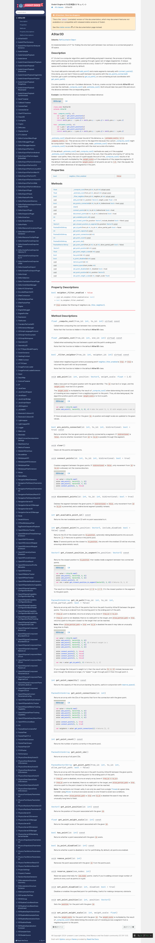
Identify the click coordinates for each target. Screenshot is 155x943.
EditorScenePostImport (27, 267)
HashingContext (24, 356)
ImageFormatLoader (25, 367)
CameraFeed (22, 106)
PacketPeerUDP (24, 747)
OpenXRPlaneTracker (26, 578)
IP (19, 385)
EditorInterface (23, 217)
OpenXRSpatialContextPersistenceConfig (26, 695)
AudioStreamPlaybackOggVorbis (30, 75)
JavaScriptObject (24, 403)
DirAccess (21, 128)
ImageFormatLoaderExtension (29, 370)
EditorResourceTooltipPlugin (28, 237)
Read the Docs (93, 939)
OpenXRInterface (24, 571)
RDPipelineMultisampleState (28, 915)
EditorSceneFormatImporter (28, 241)
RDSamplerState (24, 932)
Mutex (20, 472)
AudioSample (23, 51)
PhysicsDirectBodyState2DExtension (27, 762)
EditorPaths (22, 224)
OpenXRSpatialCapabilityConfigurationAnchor (27, 590)
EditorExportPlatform (26, 149)
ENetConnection (24, 296)
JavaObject (22, 395)
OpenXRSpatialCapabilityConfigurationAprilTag (27, 595)
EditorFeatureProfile (25, 197)
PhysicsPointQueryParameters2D (29, 795)
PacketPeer (22, 732)
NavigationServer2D (25, 502)
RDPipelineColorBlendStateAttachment (28, 907)
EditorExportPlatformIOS (27, 165)
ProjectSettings (24, 870)
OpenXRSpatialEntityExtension (29, 700)
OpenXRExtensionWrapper (27, 543)
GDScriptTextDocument (27, 335)
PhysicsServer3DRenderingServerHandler (28, 835)
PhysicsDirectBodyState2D (28, 757)
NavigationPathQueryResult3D (29, 498)
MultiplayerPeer (24, 465)
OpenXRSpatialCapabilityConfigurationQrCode (27, 624)
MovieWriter (22, 455)
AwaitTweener (23, 99)
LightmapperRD (24, 424)
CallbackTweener (24, 103)
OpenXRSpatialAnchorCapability (30, 585)
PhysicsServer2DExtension (28, 816)
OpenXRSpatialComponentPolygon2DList (28, 689)
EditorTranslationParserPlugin (29, 281)
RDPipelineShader (24, 922)
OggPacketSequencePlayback (29, 526)
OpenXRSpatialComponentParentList (28, 667)
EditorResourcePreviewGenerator (26, 233)
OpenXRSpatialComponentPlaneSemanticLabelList (30, 684)
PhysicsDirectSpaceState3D (28, 785)
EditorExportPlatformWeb (27, 183)
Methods (23, 28)
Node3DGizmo (23, 519)
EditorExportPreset (25, 194)
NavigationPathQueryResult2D (29, 494)
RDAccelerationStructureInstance (27, 887)
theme (74, 939)
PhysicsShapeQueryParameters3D (29, 847)
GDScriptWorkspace (25, 338)
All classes (59, 7)
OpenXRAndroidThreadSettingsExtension (29, 535)
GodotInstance (23, 353)
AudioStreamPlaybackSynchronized (26, 94)
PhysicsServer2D (24, 813)
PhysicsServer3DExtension (28, 827)
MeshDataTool (23, 444)
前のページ (58, 927)
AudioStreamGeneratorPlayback (29, 62)
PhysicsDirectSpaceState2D (28, 776)
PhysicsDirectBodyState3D (28, 767)
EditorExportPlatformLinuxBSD (29, 169)
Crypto (20, 124)
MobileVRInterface (25, 451)
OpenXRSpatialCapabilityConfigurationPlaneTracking (28, 618)
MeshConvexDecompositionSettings (28, 439)
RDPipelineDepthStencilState (28, 912)
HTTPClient (22, 363)
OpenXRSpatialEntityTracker (28, 703)
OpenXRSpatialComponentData (29, 645)
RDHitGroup (22, 899)
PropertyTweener (24, 873)
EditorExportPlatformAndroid (29, 153)
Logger (20, 428)
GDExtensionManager (26, 328)
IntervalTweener (24, 381)
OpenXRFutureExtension (27, 558)
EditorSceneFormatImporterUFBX (28, 262)
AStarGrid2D (23, 39)
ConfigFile (22, 120)
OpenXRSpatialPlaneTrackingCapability (28, 714)
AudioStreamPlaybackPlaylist (29, 79)
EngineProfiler (23, 313)
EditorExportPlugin (25, 190)
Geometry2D (23, 342)
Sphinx (62, 939)
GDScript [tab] (57, 101)
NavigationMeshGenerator (27, 480)
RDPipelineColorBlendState (28, 902)
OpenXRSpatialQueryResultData (30, 718)
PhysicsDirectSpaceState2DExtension (27, 781)
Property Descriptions (27, 31)
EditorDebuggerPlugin (26, 142)
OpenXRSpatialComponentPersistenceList (28, 673)
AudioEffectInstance (25, 42)
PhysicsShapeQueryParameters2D (29, 841)
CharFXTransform (24, 113)
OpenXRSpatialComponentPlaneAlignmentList (30, 678)
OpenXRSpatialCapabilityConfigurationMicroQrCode (28, 612)
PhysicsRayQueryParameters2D (29, 806)
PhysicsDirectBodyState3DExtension (27, 771)
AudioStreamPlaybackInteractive (26, 70)
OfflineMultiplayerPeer (26, 523)
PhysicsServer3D (24, 823)
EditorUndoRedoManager (27, 285)
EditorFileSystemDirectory (27, 201)
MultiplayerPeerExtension (27, 469)
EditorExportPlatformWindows (29, 187)
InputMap (21, 378)
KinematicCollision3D (26, 417)
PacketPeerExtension (26, 740)
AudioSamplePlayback (26, 55)
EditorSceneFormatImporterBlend (28, 245)
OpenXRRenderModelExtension (29, 581)
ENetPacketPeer (24, 303)
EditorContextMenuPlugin (27, 138)
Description (23, 21)
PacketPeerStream (25, 743)
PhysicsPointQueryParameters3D (29, 801)
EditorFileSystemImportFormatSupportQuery (29, 206)
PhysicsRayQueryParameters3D (29, 809)
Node (20, 516)
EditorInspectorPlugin (26, 214)
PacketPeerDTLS (24, 736)
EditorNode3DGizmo (25, 221)
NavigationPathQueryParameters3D (30, 490)
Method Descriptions (27, 35)
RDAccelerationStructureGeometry (27, 881)
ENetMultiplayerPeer (25, 299)
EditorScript (22, 274)
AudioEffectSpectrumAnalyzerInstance (29, 47)
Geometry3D (23, 346)
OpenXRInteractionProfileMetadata (27, 566)
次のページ (128, 927)
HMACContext (23, 360)
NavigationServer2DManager (28, 505)
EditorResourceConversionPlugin (30, 228)
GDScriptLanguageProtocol (28, 331)
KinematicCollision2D (26, 413)
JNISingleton (23, 406)
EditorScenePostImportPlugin (29, 271)
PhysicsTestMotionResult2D (28, 863)
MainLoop (21, 431)
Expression (22, 317)
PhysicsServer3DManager (27, 831)
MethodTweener (24, 447)
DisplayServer (23, 131)
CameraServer (23, 110)
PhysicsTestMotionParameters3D (29, 858)
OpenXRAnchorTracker (26, 530)
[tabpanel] (93, 119)
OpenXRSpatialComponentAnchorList (28, 629)
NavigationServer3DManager (28, 512)
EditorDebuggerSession (26, 145)
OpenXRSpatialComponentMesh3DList (30, 661)
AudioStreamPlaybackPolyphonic (26, 83)
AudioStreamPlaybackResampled (26, 89)
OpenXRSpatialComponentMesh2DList (30, 655)
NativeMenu (22, 476)
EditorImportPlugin (25, 210)
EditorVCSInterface (25, 289)
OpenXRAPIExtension (26, 539)
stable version (65, 27)
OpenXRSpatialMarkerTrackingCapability (29, 708)
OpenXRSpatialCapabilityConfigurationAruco (27, 601)
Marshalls (21, 435)
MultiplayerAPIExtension (27, 462)
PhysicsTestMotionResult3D (28, 866)
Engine (20, 306)
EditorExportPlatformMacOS (28, 172)
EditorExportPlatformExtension (29, 162)
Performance (23, 754)
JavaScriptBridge (24, 399)
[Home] (52, 7)
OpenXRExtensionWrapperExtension (27, 548)
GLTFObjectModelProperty (28, 349)
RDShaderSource (24, 935)
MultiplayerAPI (23, 458)
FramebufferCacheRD (26, 324)
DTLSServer (22, 135)
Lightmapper (22, 420)
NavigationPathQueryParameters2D (30, 484)
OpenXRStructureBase (26, 722)
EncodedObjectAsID (25, 292)
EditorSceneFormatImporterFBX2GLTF (28, 251)
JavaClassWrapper (25, 392)
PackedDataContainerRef (27, 729)
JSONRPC (22, 410)
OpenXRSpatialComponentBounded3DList (28, 641)
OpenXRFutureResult (25, 561)
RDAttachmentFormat (26, 892)
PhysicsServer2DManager (27, 820)
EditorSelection (23, 278)
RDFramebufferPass (25, 895)
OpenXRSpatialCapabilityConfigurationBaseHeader (27, 607)
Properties (23, 25)
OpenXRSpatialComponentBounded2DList (28, 635)
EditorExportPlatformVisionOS (29, 180)
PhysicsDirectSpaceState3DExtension (27, 790)
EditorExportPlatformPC (27, 176)
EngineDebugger (24, 310)
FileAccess (22, 321)
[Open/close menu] (16, 18)
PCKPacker (22, 750)
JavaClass (22, 388)
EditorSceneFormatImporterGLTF (28, 257)
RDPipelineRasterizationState (29, 919)
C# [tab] (66, 101)
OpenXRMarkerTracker (26, 574)
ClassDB (21, 117)
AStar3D (21, 18)
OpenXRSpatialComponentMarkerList (28, 650)
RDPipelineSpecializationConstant (27, 927)
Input (20, 374)
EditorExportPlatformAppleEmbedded (28, 157)
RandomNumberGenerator (27, 877)
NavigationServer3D (25, 509)
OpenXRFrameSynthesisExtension (27, 553)
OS (19, 725)
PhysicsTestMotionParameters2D (29, 852)
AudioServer (22, 59)
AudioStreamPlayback (26, 66)
